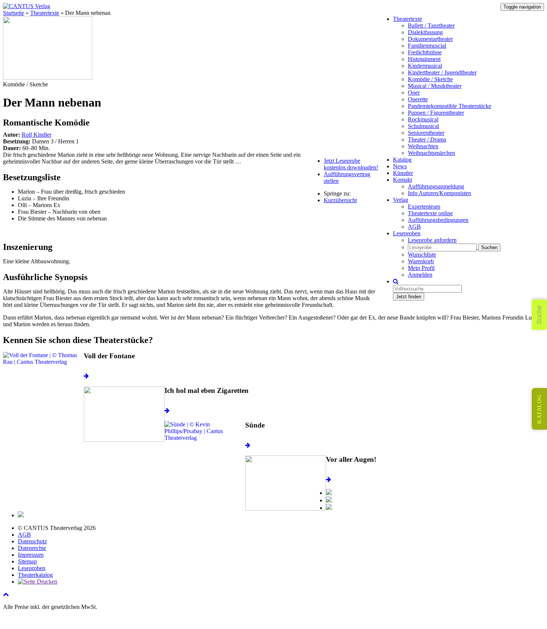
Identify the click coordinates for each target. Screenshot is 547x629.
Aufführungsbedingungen (438, 220)
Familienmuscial (427, 45)
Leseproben (406, 233)
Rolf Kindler (36, 134)
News (400, 166)
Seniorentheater (426, 133)
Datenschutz (32, 541)
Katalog (402, 159)
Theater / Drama (427, 139)
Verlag (400, 200)
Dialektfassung (425, 32)
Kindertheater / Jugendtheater (442, 72)
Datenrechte (32, 548)
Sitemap (27, 561)
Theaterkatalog (35, 575)
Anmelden (420, 274)
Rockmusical (423, 119)
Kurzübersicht (340, 200)
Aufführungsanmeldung (436, 186)
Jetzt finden (408, 296)
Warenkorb (421, 261)
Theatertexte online (430, 213)
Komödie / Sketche (430, 79)
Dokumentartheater (430, 39)
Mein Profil (421, 268)
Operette (418, 99)
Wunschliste (422, 254)
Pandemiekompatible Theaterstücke (449, 106)
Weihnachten (423, 146)
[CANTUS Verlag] (26, 6)
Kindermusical (425, 66)
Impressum (31, 555)
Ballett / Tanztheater (431, 25)
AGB (414, 226)
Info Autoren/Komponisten (439, 193)
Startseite (13, 13)
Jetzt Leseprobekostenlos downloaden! (351, 164)
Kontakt (402, 180)
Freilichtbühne (425, 52)
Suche (539, 314)
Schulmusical (423, 126)
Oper (414, 92)
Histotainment (424, 59)
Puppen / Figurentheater (436, 112)
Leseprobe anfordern (432, 240)
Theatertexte (407, 19)
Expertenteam (424, 206)
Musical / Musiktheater (434, 86)
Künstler (403, 173)
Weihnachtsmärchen (431, 153)
